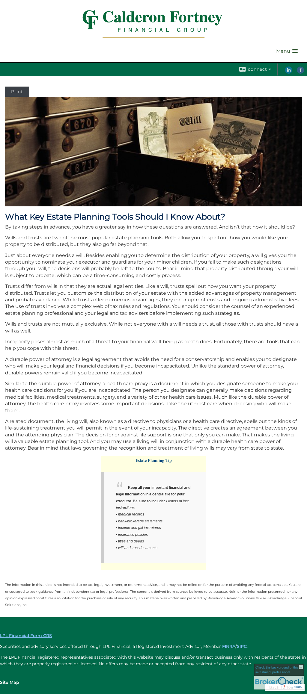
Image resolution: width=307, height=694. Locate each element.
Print (17, 91)
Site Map (9, 682)
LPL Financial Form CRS (26, 635)
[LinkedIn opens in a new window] (288, 72)
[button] (287, 51)
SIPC (242, 646)
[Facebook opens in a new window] (300, 72)
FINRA (228, 646)
